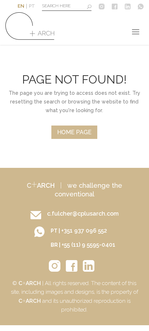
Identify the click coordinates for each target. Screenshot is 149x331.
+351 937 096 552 (84, 230)
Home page (74, 132)
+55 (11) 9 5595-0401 (88, 244)
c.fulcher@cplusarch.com (83, 213)
